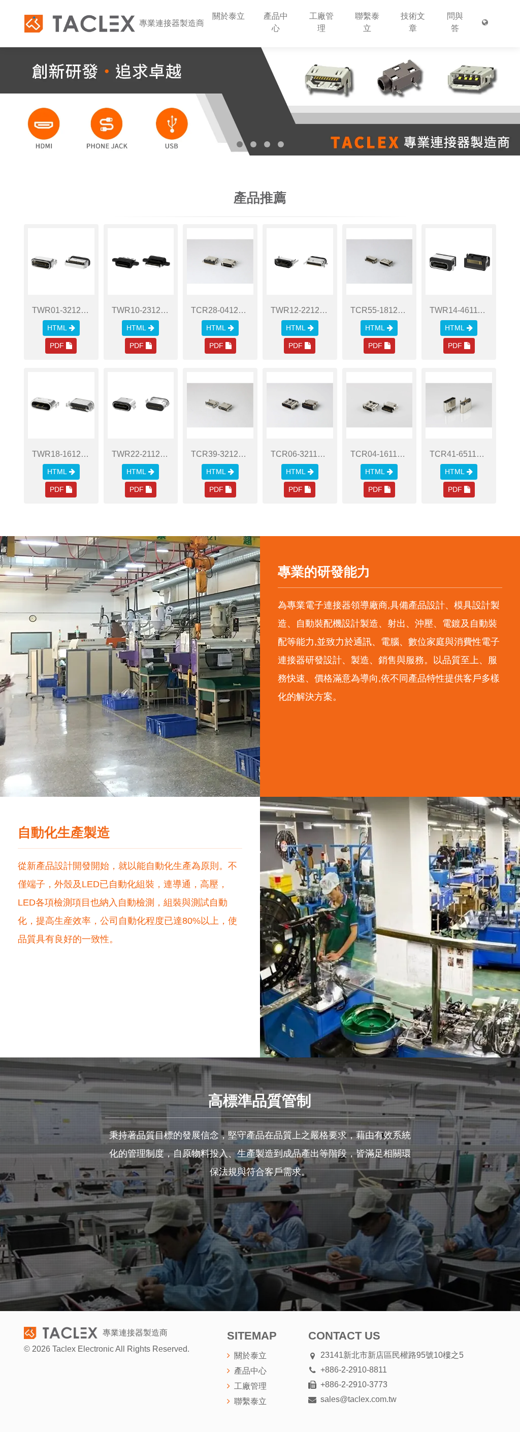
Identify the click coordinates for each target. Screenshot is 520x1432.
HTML (57, 328)
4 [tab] (281, 144)
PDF (57, 345)
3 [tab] (267, 144)
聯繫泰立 (367, 22)
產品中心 (276, 22)
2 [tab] (253, 144)
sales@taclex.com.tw (358, 1399)
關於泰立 (228, 16)
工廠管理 (321, 22)
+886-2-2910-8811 (353, 1369)
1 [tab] (240, 144)
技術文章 (413, 22)
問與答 (455, 22)
